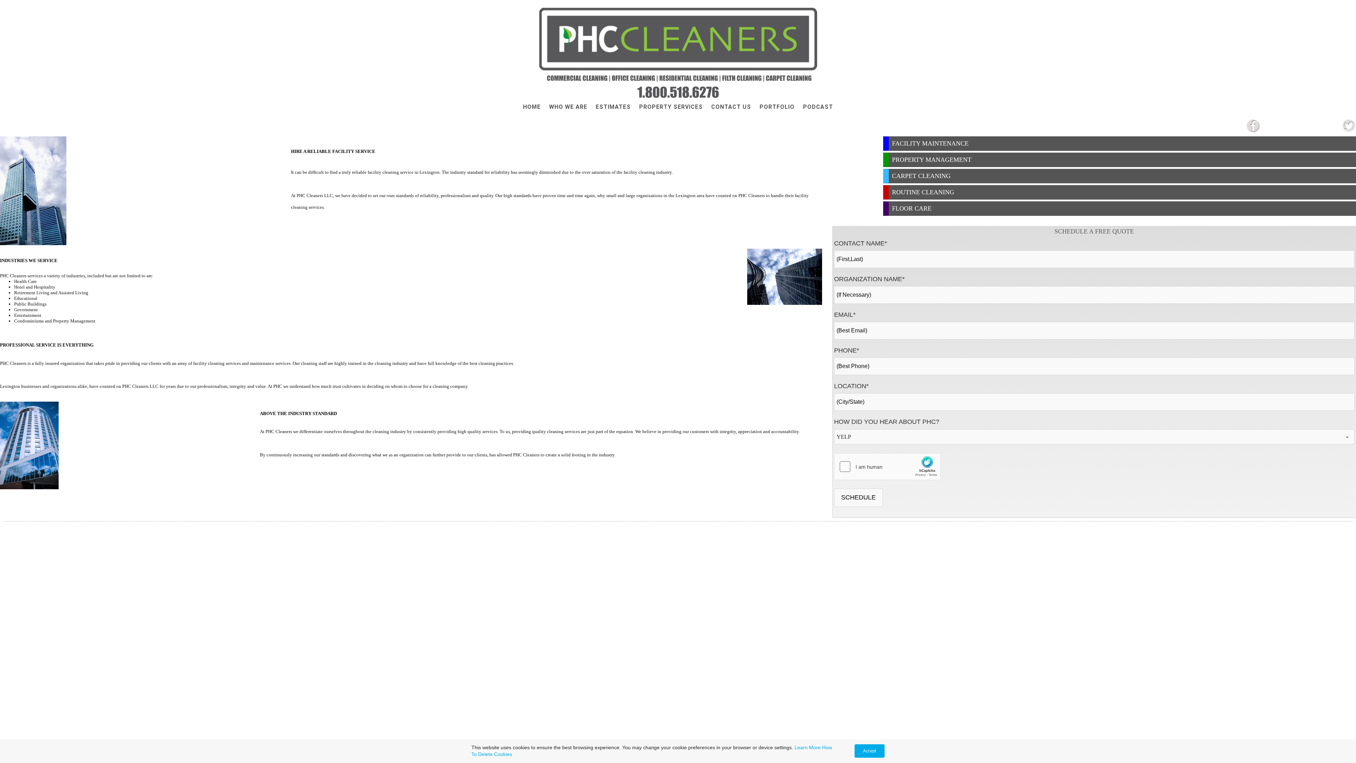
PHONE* (846, 350)
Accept (869, 751)
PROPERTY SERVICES (671, 106)
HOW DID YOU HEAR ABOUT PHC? (886, 421)
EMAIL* (845, 314)
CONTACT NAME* (860, 243)
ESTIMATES (613, 106)
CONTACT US (731, 106)
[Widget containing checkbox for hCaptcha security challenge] (887, 466)
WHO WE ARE (568, 106)
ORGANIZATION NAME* (869, 279)
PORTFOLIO (777, 106)
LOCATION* (851, 386)
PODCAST (818, 106)
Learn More (808, 747)
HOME (532, 106)
